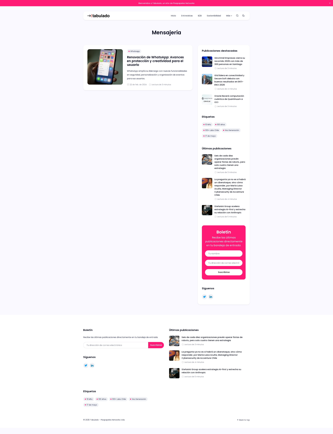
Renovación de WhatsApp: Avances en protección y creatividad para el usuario (155, 61)
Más (228, 15)
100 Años (221, 124)
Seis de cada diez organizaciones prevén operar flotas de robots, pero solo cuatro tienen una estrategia (229, 162)
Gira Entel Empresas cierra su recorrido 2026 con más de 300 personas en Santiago (229, 61)
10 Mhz (208, 124)
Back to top (244, 420)
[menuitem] (173, 15)
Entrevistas (187, 15)
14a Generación (232, 130)
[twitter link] (204, 296)
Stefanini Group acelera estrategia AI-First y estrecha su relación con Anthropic (229, 209)
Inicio (173, 15)
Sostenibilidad (214, 15)
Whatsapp (135, 51)
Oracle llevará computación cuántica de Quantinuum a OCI (229, 99)
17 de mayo (210, 136)
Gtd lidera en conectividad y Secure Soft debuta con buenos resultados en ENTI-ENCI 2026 (229, 80)
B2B (200, 15)
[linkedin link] (210, 296)
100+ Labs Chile (212, 130)
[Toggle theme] (243, 15)
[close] (330, 3)
